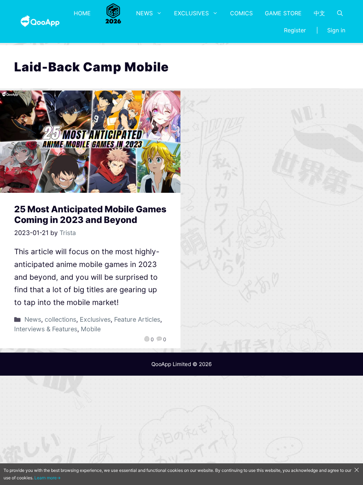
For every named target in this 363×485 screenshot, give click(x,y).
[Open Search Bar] (340, 13)
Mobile (91, 329)
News (144, 13)
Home (82, 13)
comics (241, 13)
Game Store (283, 13)
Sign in (336, 30)
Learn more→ (47, 477)
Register (295, 30)
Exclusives (191, 13)
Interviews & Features (45, 329)
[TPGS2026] (113, 13)
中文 (319, 13)
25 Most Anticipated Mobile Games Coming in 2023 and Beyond (90, 214)
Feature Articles (137, 319)
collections (60, 319)
